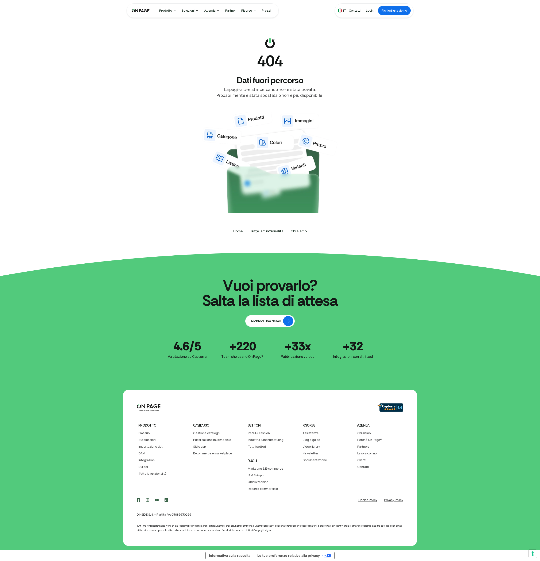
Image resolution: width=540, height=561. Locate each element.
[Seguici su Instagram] (147, 500)
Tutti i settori (257, 446)
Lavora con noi (367, 453)
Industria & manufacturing (266, 440)
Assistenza (311, 433)
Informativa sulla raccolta (229, 555)
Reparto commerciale (263, 489)
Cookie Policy (367, 500)
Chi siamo (364, 433)
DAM (142, 453)
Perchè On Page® (369, 440)
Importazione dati (151, 446)
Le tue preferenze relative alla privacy (288, 555)
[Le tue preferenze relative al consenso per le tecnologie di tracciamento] (533, 554)
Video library (311, 446)
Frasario (144, 433)
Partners (363, 446)
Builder (143, 467)
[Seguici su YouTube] (157, 500)
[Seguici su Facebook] (138, 500)
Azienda (210, 10)
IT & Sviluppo (256, 475)
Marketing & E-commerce (265, 468)
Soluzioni (188, 10)
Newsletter (310, 453)
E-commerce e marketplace (212, 453)
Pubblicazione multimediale (212, 440)
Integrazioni (147, 460)
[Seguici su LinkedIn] (166, 500)
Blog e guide (311, 440)
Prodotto (165, 10)
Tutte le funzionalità (152, 474)
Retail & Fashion (259, 433)
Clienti (361, 460)
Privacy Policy (393, 500)
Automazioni (147, 440)
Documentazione (315, 460)
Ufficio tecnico (258, 482)
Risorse (246, 10)
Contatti (363, 467)
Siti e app (199, 446)
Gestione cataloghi (206, 433)
